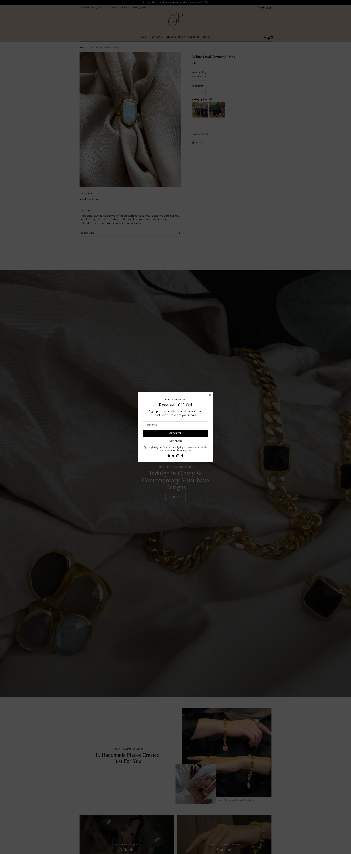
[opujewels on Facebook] (169, 456)
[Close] (210, 395)
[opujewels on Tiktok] (182, 456)
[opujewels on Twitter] (173, 456)
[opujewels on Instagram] (177, 456)
